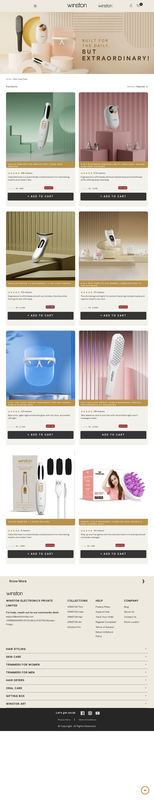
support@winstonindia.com (20, 616)
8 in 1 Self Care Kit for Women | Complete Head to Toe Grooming (111, 284)
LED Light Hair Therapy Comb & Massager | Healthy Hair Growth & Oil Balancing (111, 404)
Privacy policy (64, 720)
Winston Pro (74, 627)
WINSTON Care (75, 612)
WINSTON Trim (75, 607)
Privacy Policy (103, 607)
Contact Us (130, 617)
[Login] (131, 6)
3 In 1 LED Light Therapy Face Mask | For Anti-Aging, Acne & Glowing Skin (39, 404)
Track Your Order (105, 617)
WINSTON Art (74, 622)
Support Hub (103, 612)
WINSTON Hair (74, 617)
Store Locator (131, 622)
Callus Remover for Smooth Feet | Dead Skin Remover (35, 165)
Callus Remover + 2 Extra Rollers (28, 522)
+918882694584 (14, 620)
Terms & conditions (87, 720)
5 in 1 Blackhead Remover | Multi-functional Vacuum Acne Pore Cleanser (113, 165)
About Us (129, 612)
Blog (126, 607)
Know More (18, 581)
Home (8, 79)
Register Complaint (106, 622)
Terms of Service (105, 627)
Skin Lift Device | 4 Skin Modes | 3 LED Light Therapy (39, 283)
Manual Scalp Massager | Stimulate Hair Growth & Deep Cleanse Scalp (111, 523)
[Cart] (138, 6)
